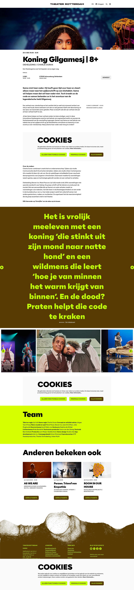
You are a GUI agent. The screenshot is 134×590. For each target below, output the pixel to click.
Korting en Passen (50, 552)
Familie (25, 72)
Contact (70, 554)
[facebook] (97, 548)
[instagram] (91, 548)
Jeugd (101, 105)
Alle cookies (96, 155)
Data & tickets (31, 498)
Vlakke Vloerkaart (92, 105)
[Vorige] (1, 267)
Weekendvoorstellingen (94, 107)
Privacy (70, 558)
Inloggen (101, 4)
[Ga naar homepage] (67, 4)
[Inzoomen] (37, 371)
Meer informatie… (76, 148)
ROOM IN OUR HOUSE (93, 485)
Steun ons (71, 548)
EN (93, 4)
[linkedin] (94, 548)
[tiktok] (100, 548)
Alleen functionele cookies (53, 155)
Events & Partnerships (74, 552)
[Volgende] (132, 267)
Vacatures (71, 550)
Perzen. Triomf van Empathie (65, 485)
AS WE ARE (31, 483)
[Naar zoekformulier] (106, 4)
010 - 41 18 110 (27, 557)
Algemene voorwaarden (52, 556)
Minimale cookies (78, 155)
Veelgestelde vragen (51, 554)
